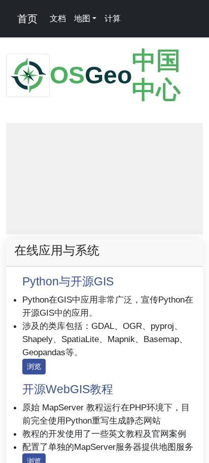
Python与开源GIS (68, 281)
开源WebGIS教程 (67, 389)
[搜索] (132, 18)
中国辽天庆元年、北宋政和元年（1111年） (141, 229)
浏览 (34, 366)
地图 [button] (82, 18)
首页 (26, 18)
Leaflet (62, 229)
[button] (19, 136)
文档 (58, 18)
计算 (112, 18)
